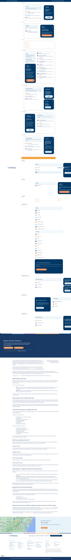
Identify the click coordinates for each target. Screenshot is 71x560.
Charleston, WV (27, 43)
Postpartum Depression (20, 543)
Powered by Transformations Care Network (45, 558)
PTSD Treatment (19, 544)
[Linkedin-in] (30, 549)
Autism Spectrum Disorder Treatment (12, 546)
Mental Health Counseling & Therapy (30, 543)
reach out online (30, 512)
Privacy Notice (35, 558)
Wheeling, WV (27, 47)
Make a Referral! (61, 0)
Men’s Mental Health (38, 544)
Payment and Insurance (25, 275)
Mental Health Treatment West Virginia (20, 558)
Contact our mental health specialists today (46, 507)
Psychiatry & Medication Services (30, 545)
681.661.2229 (19, 375)
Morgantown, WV (27, 46)
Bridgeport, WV (27, 42)
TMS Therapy (28, 546)
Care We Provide (24, 50)
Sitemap (38, 558)
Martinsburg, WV (37, 201)
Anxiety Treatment (11, 544)
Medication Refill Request (56, 544)
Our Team (23, 22)
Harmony (13, 558)
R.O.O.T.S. (37, 543)
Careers (55, 543)
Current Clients (24, 111)
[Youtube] (29, 549)
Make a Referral (24, 134)
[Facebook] (28, 549)
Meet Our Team (47, 543)
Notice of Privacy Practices (29, 558)
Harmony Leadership (47, 544)
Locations (23, 39)
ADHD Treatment (11, 543)
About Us (23, 160)
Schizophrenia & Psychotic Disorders (21, 546)
